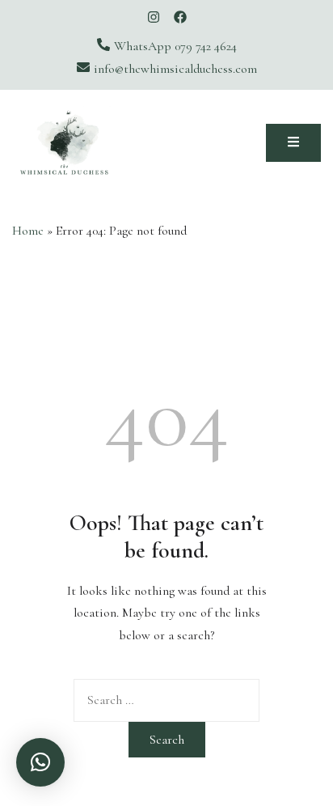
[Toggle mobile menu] (293, 143)
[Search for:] (166, 700)
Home (28, 231)
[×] (40, 762)
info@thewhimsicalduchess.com (175, 69)
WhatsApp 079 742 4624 (175, 46)
